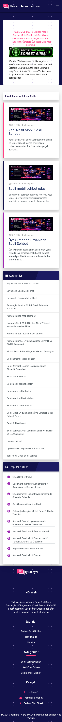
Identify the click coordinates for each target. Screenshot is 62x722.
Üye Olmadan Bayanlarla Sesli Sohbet (25, 448)
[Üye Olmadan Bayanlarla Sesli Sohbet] (31, 223)
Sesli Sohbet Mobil (16, 423)
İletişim (31, 642)
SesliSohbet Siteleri (31, 672)
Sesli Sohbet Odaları (31, 661)
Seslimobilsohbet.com (25, 6)
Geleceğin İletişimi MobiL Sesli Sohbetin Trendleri (27, 307)
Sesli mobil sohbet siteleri (20, 398)
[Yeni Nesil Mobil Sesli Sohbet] (31, 114)
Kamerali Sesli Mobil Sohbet (21, 316)
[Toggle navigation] (57, 6)
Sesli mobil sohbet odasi (19, 391)
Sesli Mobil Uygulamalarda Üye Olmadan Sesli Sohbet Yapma (30, 414)
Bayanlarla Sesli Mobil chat (20, 291)
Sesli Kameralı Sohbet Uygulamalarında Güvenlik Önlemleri (26, 368)
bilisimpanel (29, 125)
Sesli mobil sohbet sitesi (19, 405)
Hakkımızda (31, 636)
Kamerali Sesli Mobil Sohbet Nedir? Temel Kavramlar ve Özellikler (28, 325)
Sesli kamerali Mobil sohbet (21, 358)
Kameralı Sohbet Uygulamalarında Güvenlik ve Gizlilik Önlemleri (29, 343)
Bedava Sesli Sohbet (31, 631)
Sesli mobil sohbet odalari (20, 384)
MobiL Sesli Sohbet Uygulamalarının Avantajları (30, 351)
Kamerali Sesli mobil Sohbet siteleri (25, 333)
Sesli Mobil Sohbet (16, 376)
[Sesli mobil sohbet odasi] (31, 172)
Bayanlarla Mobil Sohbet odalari (22, 283)
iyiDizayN (31, 572)
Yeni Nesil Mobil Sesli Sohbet (22, 455)
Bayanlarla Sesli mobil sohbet (22, 298)
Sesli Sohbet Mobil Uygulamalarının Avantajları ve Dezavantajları (30, 432)
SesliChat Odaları (31, 667)
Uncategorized (14, 441)
